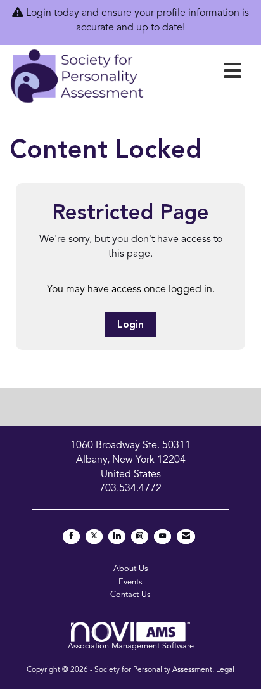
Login (130, 325)
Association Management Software (131, 646)
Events (130, 582)
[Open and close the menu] (196, 73)
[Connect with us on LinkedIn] (116, 536)
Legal (225, 670)
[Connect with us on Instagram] (139, 536)
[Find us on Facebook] (71, 536)
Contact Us (130, 595)
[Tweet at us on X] (94, 536)
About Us (130, 569)
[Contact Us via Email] (186, 536)
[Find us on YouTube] (162, 536)
